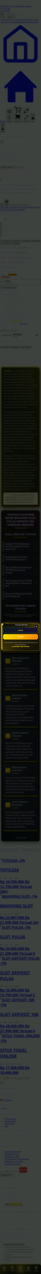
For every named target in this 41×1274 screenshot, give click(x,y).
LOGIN (20, 630)
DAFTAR (20, 637)
